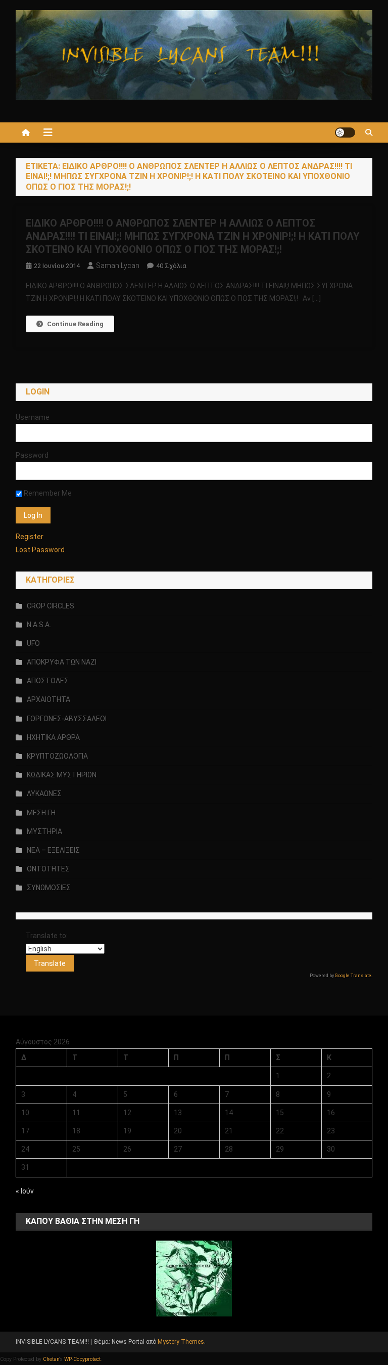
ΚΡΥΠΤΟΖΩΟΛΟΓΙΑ (57, 756)
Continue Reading (75, 324)
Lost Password (40, 550)
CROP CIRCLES (50, 606)
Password (32, 455)
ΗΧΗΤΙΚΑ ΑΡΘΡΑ (53, 737)
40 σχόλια (171, 266)
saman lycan (117, 265)
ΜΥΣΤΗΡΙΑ (44, 831)
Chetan (51, 1359)
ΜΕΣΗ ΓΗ (41, 813)
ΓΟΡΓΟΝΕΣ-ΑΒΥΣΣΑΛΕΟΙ (67, 719)
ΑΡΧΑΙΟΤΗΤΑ (48, 699)
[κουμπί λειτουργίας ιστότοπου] (345, 132)
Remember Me (47, 493)
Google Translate (353, 975)
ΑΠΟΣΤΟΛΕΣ (48, 681)
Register (29, 537)
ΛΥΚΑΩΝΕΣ (44, 793)
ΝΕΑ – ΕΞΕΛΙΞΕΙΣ (53, 850)
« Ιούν (25, 1191)
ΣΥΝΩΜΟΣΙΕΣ (49, 888)
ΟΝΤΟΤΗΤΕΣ (48, 869)
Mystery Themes (181, 1341)
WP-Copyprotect (82, 1359)
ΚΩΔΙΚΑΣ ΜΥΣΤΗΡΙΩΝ (61, 775)
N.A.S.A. (39, 625)
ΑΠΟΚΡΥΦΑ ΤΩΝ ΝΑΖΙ (61, 662)
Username (33, 417)
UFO (33, 643)
